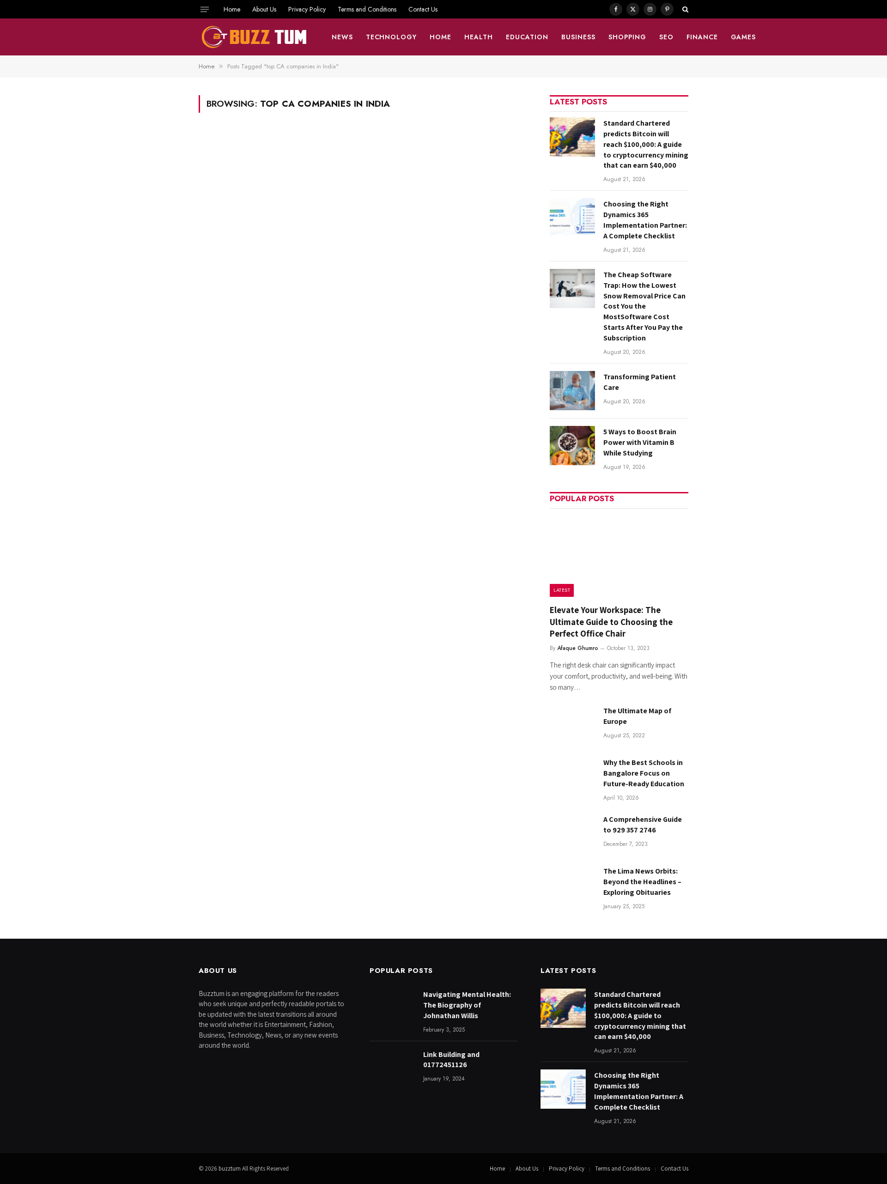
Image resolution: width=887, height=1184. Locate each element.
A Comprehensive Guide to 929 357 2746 (642, 824)
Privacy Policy (307, 9)
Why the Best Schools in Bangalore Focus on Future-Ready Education (643, 773)
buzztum (230, 1168)
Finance (702, 37)
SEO (666, 37)
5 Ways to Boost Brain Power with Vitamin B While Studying (639, 442)
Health (478, 37)
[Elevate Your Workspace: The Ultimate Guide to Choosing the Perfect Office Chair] (619, 555)
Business (578, 37)
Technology (391, 37)
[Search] (684, 9)
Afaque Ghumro (577, 648)
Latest (561, 590)
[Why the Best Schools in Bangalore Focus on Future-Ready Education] (572, 776)
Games (743, 37)
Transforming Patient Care (639, 382)
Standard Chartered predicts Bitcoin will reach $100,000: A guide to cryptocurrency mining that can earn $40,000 (645, 144)
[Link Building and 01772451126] (392, 1068)
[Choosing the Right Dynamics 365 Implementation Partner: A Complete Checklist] (572, 217)
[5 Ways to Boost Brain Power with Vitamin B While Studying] (572, 445)
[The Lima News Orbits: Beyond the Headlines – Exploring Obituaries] (572, 885)
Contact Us (422, 9)
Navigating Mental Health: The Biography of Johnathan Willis (467, 1005)
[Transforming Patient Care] (572, 390)
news (342, 37)
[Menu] (204, 9)
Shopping (627, 37)
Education (527, 37)
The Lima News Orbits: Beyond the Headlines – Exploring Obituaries (642, 881)
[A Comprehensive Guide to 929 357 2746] (572, 833)
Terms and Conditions (367, 9)
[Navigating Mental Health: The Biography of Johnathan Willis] (392, 1008)
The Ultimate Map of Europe (637, 716)
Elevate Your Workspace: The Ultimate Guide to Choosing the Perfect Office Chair (611, 621)
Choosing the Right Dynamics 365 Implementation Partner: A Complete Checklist (645, 220)
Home (232, 9)
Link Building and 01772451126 (451, 1060)
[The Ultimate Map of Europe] (572, 724)
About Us (264, 9)
